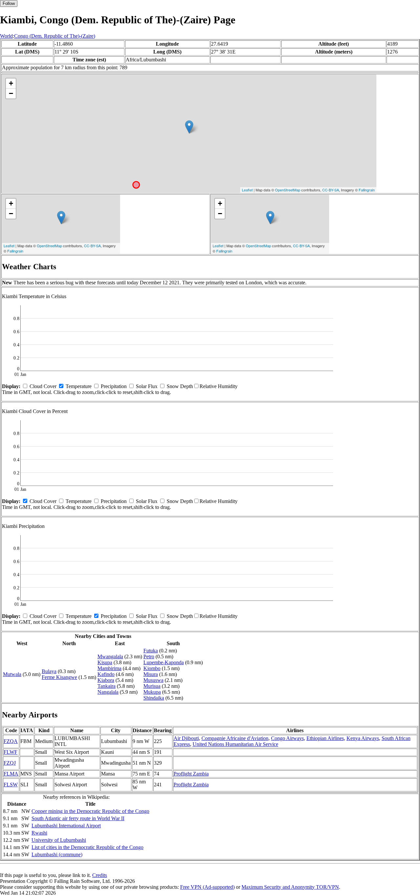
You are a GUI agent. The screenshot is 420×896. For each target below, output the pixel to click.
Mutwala (12, 674)
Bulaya (49, 671)
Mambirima (109, 668)
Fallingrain (367, 189)
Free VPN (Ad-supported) (207, 887)
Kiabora (105, 680)
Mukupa (152, 692)
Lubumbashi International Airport (66, 825)
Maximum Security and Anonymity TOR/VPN (290, 887)
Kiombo (151, 668)
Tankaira (106, 686)
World (6, 36)
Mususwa (153, 680)
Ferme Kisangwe (59, 677)
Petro (148, 656)
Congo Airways (287, 738)
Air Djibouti (186, 738)
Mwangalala (110, 656)
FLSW (11, 784)
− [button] (11, 93)
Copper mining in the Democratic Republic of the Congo (90, 811)
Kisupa (104, 662)
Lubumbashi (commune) (57, 854)
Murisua (151, 686)
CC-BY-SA (330, 189)
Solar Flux (147, 386)
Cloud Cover (43, 386)
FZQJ (10, 763)
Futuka (150, 650)
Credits (99, 875)
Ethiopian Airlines (325, 738)
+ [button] (11, 83)
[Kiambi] (189, 127)
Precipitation (114, 386)
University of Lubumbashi (59, 840)
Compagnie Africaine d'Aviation (234, 738)
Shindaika (153, 698)
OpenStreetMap (287, 189)
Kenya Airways (362, 738)
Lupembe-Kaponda (163, 662)
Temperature (79, 386)
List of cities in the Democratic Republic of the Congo (87, 847)
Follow (9, 3)
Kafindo (106, 674)
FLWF (10, 752)
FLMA (11, 773)
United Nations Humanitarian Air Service (235, 744)
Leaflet (247, 189)
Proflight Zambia (191, 773)
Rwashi (39, 833)
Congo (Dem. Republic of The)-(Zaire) (54, 36)
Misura (150, 674)
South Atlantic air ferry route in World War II (78, 818)
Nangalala (107, 692)
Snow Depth (180, 386)
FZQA (11, 741)
